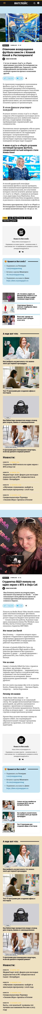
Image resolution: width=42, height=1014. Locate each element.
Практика (9, 388)
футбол (14, 220)
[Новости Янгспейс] (4, 59)
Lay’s (10, 218)
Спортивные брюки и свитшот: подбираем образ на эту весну (27, 307)
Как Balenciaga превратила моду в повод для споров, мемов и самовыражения (20, 421)
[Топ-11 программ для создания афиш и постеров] (21, 377)
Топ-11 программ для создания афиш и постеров (19, 392)
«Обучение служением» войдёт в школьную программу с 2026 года (18, 488)
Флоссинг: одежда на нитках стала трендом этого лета (25, 318)
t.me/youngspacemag (14, 268)
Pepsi (15, 218)
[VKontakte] (23, 251)
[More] (26, 78)
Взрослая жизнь (11, 447)
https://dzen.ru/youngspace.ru (21, 241)
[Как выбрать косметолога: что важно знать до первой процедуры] (21, 348)
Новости (5, 45)
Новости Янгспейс (11, 59)
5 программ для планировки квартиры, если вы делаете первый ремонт (19, 451)
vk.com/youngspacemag (15, 275)
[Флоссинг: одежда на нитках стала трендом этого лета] (9, 320)
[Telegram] (38, 3)
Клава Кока (6, 220)
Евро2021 (28, 218)
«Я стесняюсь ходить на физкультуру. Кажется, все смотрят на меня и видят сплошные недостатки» (27, 296)
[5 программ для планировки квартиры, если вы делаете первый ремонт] (21, 436)
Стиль (5, 301)
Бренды (21, 218)
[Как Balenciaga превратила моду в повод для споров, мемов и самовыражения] (21, 407)
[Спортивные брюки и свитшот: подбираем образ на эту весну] (9, 308)
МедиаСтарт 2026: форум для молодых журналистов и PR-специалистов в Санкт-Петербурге (20, 477)
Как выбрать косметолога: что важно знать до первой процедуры (18, 362)
